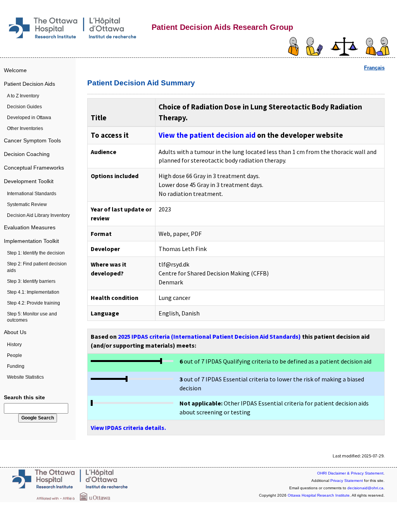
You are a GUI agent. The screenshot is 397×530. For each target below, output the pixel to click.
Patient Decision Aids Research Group (222, 27)
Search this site (24, 397)
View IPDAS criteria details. (128, 427)
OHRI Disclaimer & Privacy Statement (350, 473)
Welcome (15, 70)
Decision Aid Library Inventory (38, 215)
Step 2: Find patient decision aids (37, 267)
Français (374, 68)
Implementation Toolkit (31, 241)
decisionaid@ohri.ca (365, 488)
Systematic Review (27, 204)
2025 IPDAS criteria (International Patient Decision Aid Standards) (209, 336)
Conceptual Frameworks (34, 168)
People (14, 355)
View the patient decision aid (207, 135)
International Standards (31, 193)
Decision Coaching (27, 154)
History (14, 344)
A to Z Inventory (23, 96)
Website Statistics (25, 377)
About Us (15, 332)
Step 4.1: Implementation (33, 292)
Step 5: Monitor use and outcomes (32, 317)
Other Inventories (25, 128)
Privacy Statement (346, 480)
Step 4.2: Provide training (33, 303)
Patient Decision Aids (29, 84)
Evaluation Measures (29, 227)
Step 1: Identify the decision (36, 253)
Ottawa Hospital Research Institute (319, 495)
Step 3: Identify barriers (31, 281)
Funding (15, 366)
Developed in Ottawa (29, 117)
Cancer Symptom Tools (32, 140)
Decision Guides (24, 106)
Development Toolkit (29, 181)
